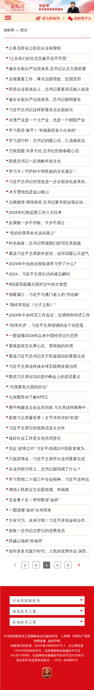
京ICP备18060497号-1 (50, 645)
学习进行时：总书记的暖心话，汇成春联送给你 (51, 140)
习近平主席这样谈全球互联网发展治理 (43, 366)
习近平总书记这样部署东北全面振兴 (41, 109)
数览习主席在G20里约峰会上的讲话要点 (44, 376)
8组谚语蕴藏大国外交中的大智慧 (38, 284)
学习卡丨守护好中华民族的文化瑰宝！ (43, 171)
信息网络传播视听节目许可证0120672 (58, 655)
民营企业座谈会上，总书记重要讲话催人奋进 (49, 89)
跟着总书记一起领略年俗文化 (35, 161)
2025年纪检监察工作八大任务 (35, 212)
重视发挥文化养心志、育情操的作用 (41, 346)
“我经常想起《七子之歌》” (32, 304)
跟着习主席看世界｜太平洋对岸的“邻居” (44, 417)
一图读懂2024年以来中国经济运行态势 (43, 335)
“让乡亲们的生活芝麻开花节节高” (38, 58)
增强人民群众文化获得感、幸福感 (39, 489)
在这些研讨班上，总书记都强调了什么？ (45, 469)
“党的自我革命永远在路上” (32, 233)
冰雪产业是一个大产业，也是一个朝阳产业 (47, 120)
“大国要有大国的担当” (28, 387)
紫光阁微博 (51, 18)
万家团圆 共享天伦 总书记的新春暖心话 (44, 150)
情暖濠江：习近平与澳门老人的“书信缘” (44, 294)
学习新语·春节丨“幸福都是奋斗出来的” (42, 130)
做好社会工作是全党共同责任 (35, 438)
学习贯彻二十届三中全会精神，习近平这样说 (49, 479)
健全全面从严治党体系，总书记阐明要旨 (45, 99)
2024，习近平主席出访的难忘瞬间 (39, 274)
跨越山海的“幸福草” (26, 541)
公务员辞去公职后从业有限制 (35, 48)
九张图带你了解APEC (28, 397)
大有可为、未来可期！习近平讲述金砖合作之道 (51, 520)
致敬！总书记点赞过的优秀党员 (37, 530)
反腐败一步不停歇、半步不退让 (37, 222)
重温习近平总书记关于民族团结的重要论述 (47, 356)
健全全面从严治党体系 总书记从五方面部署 (47, 68)
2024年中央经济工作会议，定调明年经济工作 (49, 315)
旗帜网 (9, 29)
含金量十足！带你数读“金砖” (34, 499)
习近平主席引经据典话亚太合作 (37, 428)
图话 (23, 29)
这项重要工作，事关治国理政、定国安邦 (45, 79)
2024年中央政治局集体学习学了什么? (42, 263)
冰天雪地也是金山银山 (29, 192)
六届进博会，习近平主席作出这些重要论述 (47, 458)
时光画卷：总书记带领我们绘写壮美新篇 (45, 243)
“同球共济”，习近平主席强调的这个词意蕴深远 (50, 325)
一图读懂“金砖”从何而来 (30, 510)
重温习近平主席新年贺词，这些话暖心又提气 (49, 253)
